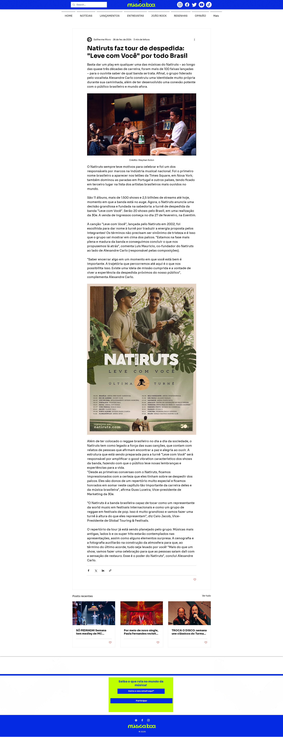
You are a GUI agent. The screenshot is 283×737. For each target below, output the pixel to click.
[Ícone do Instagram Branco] (148, 720)
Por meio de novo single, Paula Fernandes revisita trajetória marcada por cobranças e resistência (141, 632)
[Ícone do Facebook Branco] (142, 720)
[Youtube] (201, 4)
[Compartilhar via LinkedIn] (103, 570)
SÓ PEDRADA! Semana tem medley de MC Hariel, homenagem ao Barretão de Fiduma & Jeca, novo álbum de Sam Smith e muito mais (93, 632)
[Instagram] (180, 4)
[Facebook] (187, 4)
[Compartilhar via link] (110, 570)
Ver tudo (206, 595)
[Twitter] (194, 4)
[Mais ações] (194, 39)
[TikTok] (209, 4)
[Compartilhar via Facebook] (88, 570)
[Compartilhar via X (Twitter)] (95, 570)
